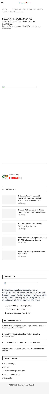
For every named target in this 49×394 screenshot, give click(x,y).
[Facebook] (18, 390)
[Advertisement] (24, 57)
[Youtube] (24, 390)
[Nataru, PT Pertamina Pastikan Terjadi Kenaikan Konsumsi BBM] (9, 213)
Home (4, 9)
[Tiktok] (31, 390)
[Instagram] (21, 390)
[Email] (28, 390)
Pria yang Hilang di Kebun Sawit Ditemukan (31, 253)
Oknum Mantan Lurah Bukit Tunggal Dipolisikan (29, 225)
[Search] (47, 3)
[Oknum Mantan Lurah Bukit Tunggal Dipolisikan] (9, 227)
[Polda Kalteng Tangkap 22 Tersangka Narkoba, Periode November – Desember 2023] (9, 199)
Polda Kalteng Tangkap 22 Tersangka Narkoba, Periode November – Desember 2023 (30, 198)
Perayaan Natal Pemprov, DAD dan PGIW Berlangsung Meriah (32, 239)
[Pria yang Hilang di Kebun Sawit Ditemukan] (9, 255)
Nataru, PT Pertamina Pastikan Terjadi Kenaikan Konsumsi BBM (32, 211)
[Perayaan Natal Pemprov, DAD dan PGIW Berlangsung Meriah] (9, 241)
